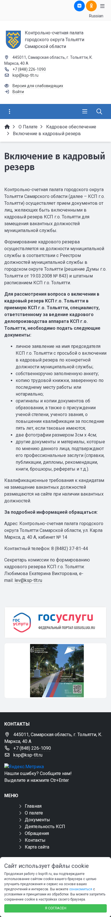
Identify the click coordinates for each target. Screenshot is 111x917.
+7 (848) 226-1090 (29, 69)
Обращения (37, 833)
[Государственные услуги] (55, 622)
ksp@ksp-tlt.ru (25, 75)
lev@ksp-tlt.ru (28, 580)
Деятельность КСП (45, 826)
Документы (37, 819)
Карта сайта (37, 847)
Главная (33, 806)
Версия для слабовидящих (38, 85)
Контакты (35, 840)
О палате (34, 813)
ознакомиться (80, 889)
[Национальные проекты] (55, 670)
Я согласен (55, 908)
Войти (18, 91)
